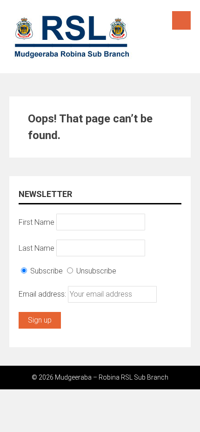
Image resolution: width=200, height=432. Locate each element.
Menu (181, 20)
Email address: (43, 294)
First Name (36, 221)
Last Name (36, 247)
